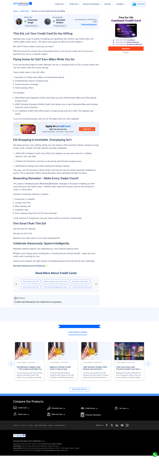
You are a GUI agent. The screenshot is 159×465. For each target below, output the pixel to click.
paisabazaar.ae (49, 450)
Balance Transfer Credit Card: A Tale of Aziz (60, 368)
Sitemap (50, 425)
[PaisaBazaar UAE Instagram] (127, 425)
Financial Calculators (93, 415)
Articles (31, 425)
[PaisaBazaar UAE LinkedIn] (117, 425)
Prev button (11, 363)
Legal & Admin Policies (40, 425)
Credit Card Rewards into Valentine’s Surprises (37, 302)
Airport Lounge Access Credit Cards (55, 281)
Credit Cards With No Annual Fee (83, 287)
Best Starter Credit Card (31, 287)
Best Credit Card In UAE (31, 281)
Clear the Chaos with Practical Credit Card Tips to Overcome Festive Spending (128, 368)
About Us (16, 425)
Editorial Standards (89, 24)
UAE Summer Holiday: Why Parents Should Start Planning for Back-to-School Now (95, 368)
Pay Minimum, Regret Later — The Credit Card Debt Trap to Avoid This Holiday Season (30, 368)
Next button (148, 363)
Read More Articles (79, 389)
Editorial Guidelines (60, 425)
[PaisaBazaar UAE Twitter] (112, 425)
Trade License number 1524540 (52, 444)
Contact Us (24, 425)
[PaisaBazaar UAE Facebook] (106, 425)
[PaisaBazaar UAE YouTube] (122, 425)
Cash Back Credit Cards (80, 281)
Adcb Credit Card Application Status (55, 287)
